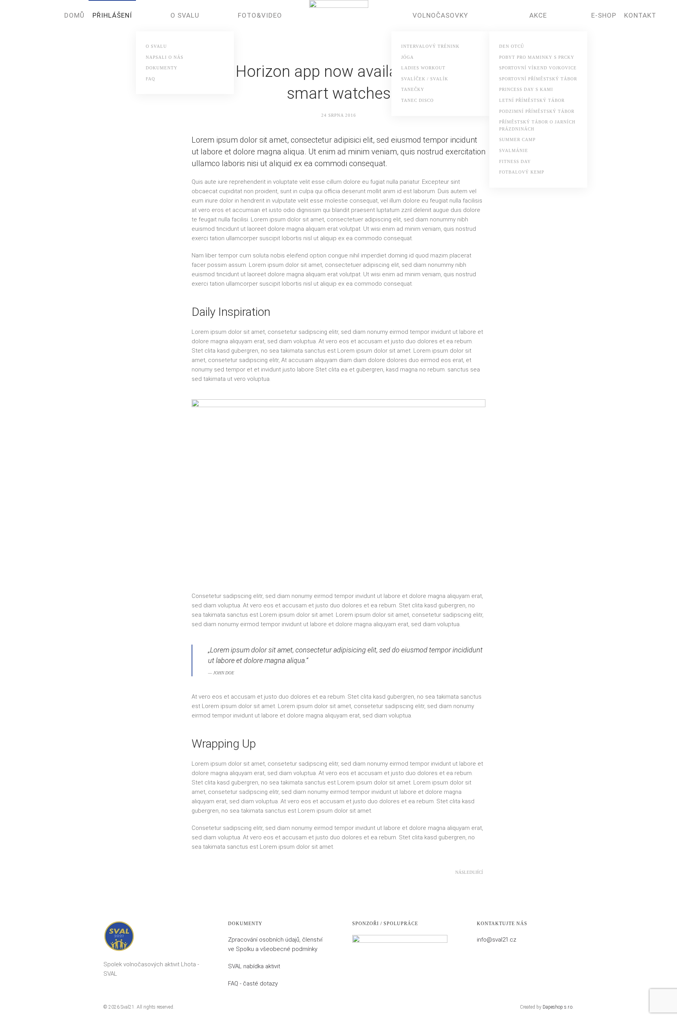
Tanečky (412, 89)
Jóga (407, 57)
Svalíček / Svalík (424, 78)
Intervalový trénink (430, 46)
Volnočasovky (440, 15)
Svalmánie (513, 150)
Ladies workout (423, 67)
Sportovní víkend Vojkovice (538, 67)
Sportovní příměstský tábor (538, 78)
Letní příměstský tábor (532, 100)
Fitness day (515, 161)
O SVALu (156, 46)
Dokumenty (161, 67)
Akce (538, 15)
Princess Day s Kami (526, 89)
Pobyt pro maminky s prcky (536, 57)
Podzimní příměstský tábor (536, 111)
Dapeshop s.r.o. (558, 1007)
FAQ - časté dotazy (253, 983)
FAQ (150, 78)
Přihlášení (112, 15)
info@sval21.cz (496, 939)
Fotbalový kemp (521, 172)
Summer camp (517, 139)
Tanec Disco (417, 100)
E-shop (603, 15)
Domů (74, 15)
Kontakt (640, 15)
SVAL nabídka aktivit (254, 966)
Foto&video (260, 15)
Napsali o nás (164, 57)
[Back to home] (339, 29)
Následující (469, 872)
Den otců (511, 46)
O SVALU (184, 15)
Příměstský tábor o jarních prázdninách (537, 125)
